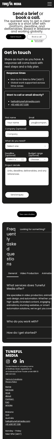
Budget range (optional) (36, 154)
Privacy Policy (11, 382)
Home (8, 386)
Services (9, 389)
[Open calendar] (22, 159)
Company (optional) (15, 129)
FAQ (7, 402)
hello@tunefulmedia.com (25, 101)
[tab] (13, 273)
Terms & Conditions (14, 379)
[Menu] (49, 4)
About (8, 396)
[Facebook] (14, 361)
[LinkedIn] (21, 361)
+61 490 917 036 (20, 104)
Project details (12, 165)
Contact (9, 399)
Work (7, 393)
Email (31, 117)
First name (10, 117)
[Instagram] (8, 361)
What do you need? (15, 141)
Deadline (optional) (10, 154)
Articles (8, 405)
